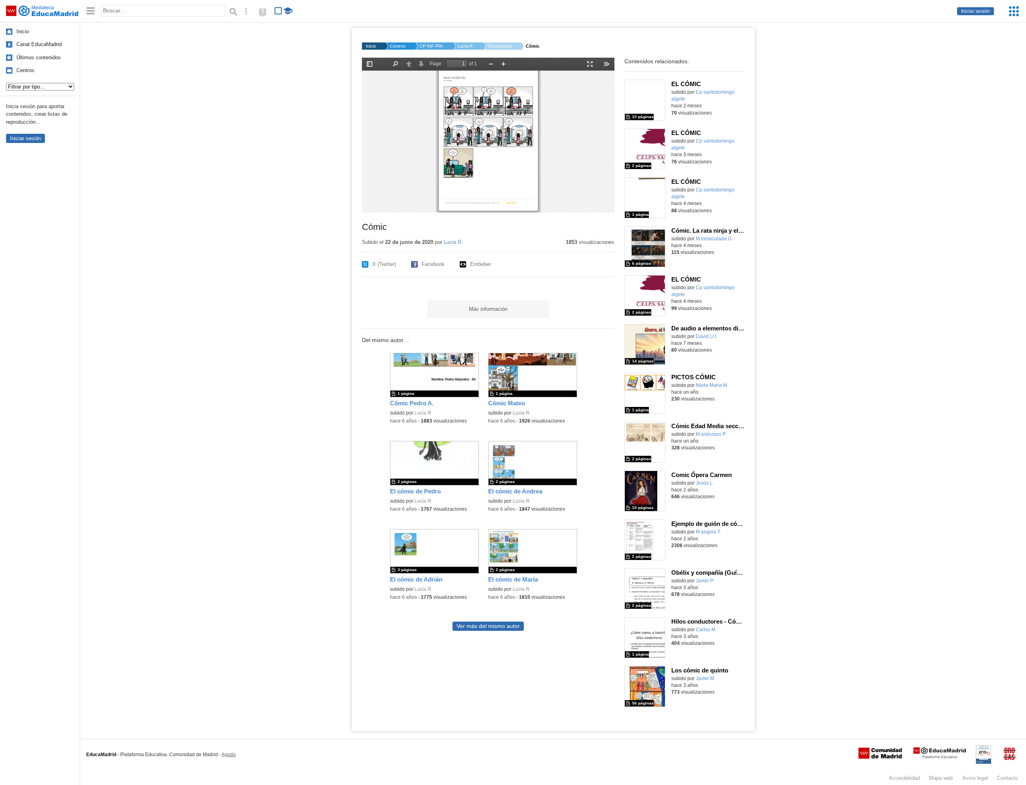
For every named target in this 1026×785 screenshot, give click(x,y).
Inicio (22, 31)
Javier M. (705, 678)
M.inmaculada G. (714, 238)
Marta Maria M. (712, 385)
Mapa (941, 778)
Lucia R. (466, 46)
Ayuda (229, 754)
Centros (25, 70)
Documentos (500, 46)
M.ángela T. (708, 531)
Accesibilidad (904, 778)
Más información (488, 309)
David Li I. (706, 336)
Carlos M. (706, 629)
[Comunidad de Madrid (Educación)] (880, 757)
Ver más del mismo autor (488, 626)
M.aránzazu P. (711, 434)
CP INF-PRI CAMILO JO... (432, 46)
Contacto (1007, 778)
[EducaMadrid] (939, 756)
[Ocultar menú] (90, 11)
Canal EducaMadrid (39, 44)
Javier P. (705, 580)
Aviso (975, 778)
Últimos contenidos (38, 57)
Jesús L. (705, 483)
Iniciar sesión (975, 11)
